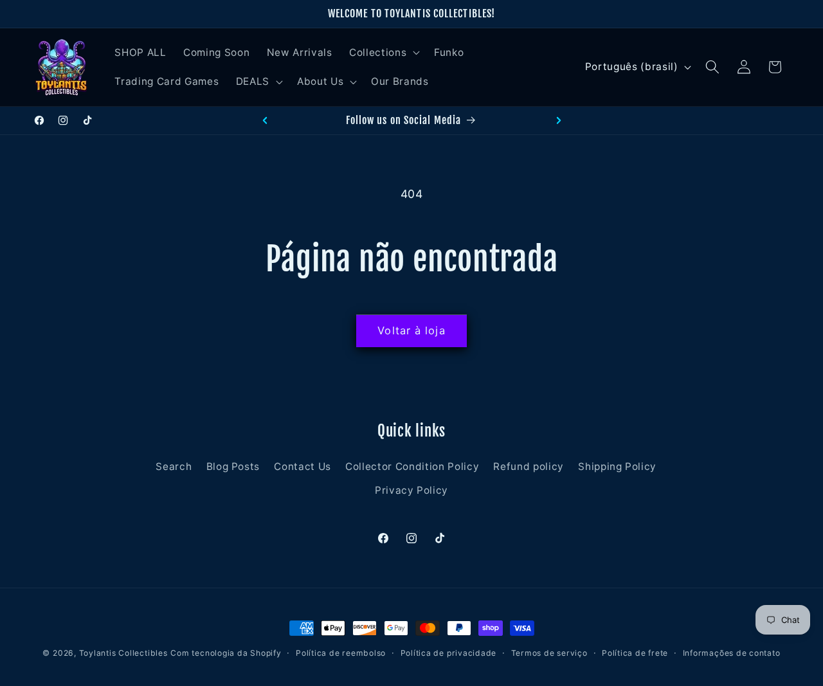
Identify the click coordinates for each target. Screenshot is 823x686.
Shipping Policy (617, 466)
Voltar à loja (411, 330)
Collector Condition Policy (412, 466)
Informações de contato (732, 653)
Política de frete (635, 653)
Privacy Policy (411, 490)
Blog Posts (233, 466)
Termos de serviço (549, 653)
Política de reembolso (341, 653)
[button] (383, 52)
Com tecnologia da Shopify (225, 653)
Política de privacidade (449, 653)
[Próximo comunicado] (559, 120)
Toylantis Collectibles (123, 653)
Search (174, 466)
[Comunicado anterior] (265, 120)
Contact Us (302, 466)
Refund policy (528, 466)
